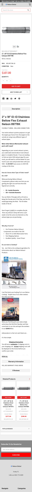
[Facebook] (3, 98)
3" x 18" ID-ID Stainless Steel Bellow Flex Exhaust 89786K (23, 403)
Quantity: (5, 77)
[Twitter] (15, 98)
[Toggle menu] (2, 4)
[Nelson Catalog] (14, 272)
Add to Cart (8, 397)
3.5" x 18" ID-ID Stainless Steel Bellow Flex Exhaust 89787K (8, 403)
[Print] (11, 98)
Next (29, 379)
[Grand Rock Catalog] (10, 309)
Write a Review (6, 59)
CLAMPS (12, 210)
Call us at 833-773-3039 (16, 475)
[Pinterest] (19, 98)
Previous (27, 379)
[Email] (7, 98)
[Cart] (30, 4)
